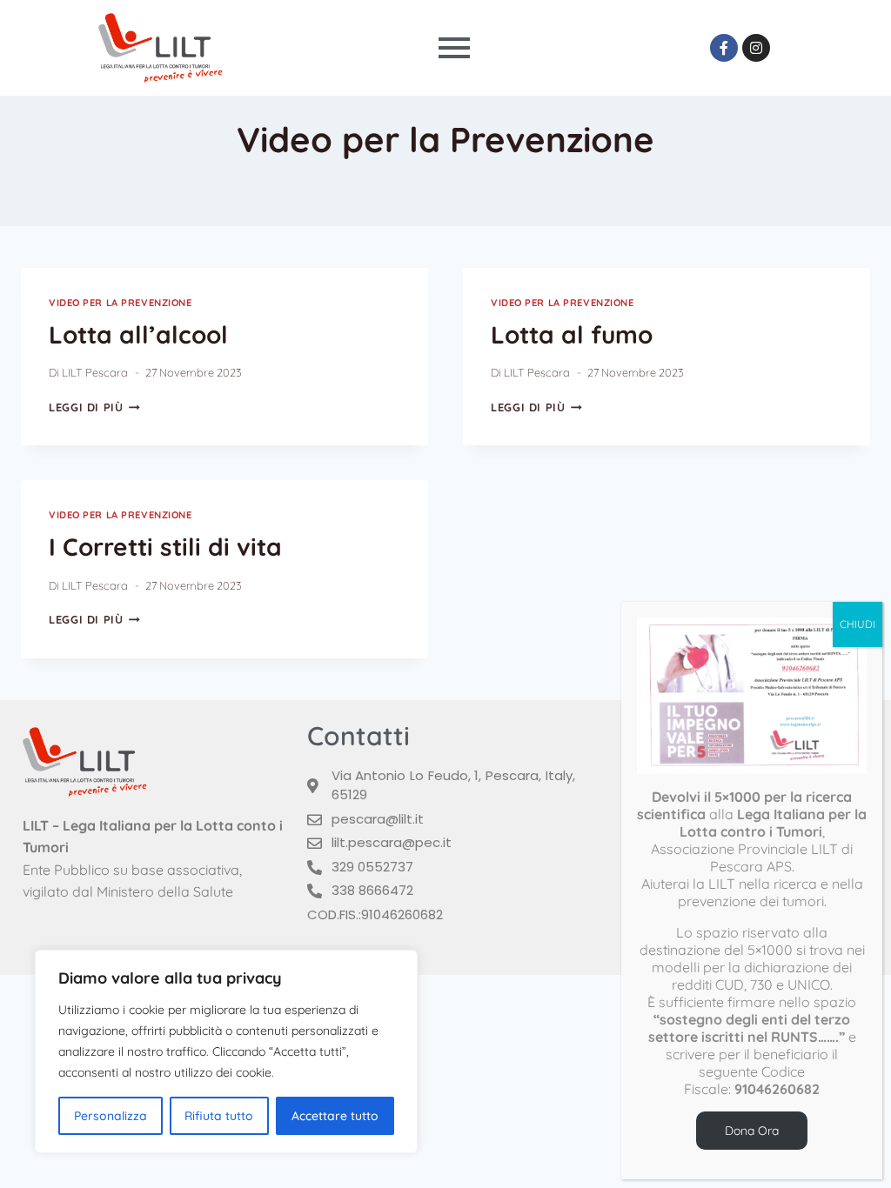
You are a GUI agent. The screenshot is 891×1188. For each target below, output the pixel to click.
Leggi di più (94, 407)
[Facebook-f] (724, 48)
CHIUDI (857, 624)
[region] (226, 1051)
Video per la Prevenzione (120, 303)
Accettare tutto (335, 1116)
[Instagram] (756, 48)
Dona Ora (752, 1130)
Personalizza (110, 1116)
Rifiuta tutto (218, 1116)
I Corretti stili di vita (165, 546)
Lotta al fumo (572, 334)
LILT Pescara (95, 372)
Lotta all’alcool (138, 334)
